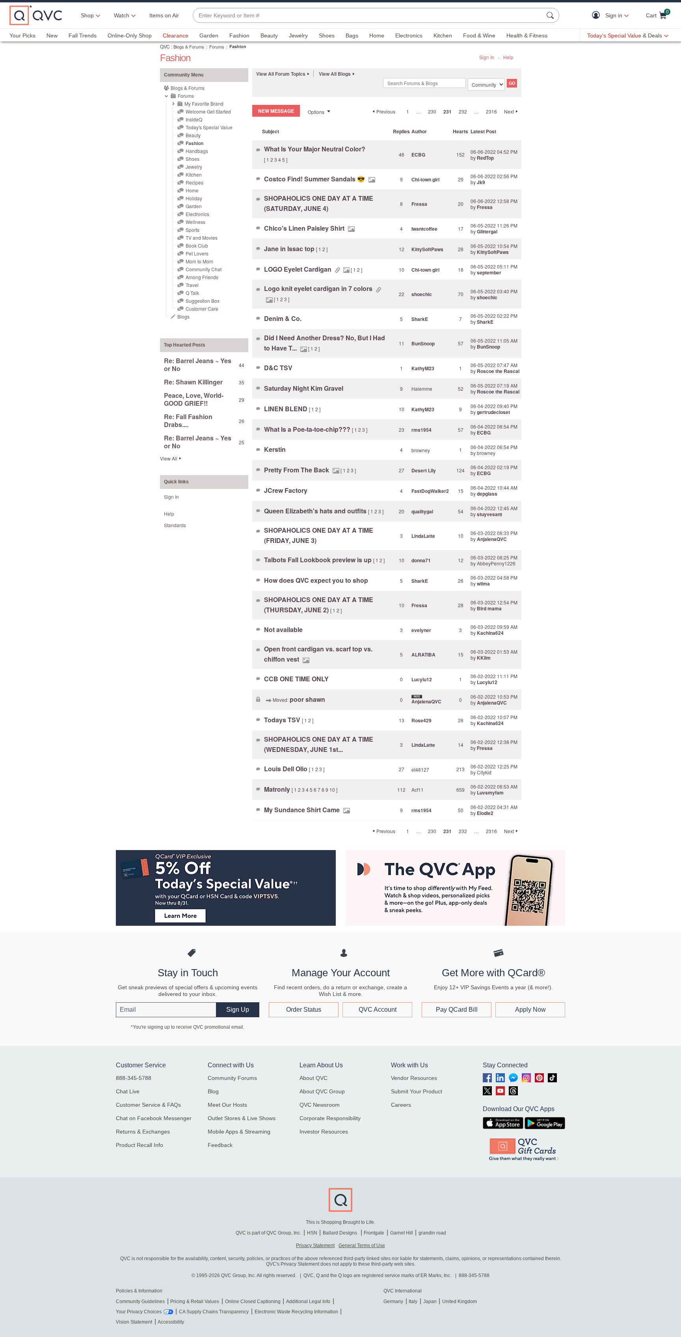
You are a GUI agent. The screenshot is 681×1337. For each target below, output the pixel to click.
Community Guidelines (140, 1301)
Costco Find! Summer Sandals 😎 (315, 178)
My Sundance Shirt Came (302, 809)
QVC (165, 46)
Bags (352, 35)
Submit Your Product (416, 1091)
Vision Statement (134, 1322)
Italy (413, 1301)
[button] (597, 15)
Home (376, 35)
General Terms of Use (362, 1245)
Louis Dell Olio (286, 768)
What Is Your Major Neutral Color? (314, 148)
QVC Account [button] (377, 1009)
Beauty (269, 35)
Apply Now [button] (530, 1009)
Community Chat (203, 269)
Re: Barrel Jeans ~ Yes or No (197, 364)
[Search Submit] (551, 15)
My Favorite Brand (203, 103)
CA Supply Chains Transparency (214, 1312)
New (52, 35)
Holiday (194, 198)
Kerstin (275, 449)
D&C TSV (278, 367)
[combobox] (368, 15)
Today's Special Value (209, 127)
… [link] (418, 111)
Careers (401, 1105)
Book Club (197, 245)
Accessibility (171, 1322)
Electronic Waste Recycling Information (296, 1312)
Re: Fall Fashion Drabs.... (188, 420)
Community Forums (232, 1078)
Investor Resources (324, 1131)
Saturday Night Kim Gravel (303, 388)
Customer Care (202, 308)
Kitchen (443, 35)
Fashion (239, 35)
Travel (192, 285)
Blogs (183, 316)
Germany (393, 1301)
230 (432, 111)
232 (463, 111)
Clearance (175, 35)
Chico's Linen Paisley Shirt (305, 228)
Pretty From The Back (297, 469)
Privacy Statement (315, 1245)
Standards (175, 525)
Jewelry (298, 35)
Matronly (278, 789)
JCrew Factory (285, 490)
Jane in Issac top (290, 248)
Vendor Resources (414, 1078)
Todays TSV (283, 719)
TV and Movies (202, 237)
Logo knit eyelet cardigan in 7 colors (319, 288)
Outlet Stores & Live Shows (241, 1118)
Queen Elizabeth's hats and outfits (316, 510)
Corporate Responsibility (330, 1118)
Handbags (197, 150)
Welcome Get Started (208, 111)
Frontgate (374, 1233)
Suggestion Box (203, 300)
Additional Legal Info (308, 1301)
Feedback (220, 1145)
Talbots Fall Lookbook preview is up (318, 559)
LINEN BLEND (286, 408)
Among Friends (202, 277)
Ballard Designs (340, 1233)
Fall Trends (83, 35)
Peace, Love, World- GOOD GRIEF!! (193, 399)
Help (508, 57)
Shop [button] (87, 15)
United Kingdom (459, 1301)
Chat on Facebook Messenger (154, 1118)
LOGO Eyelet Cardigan (298, 269)
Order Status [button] (303, 1009)
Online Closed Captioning (253, 1301)
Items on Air (164, 15)
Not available (283, 629)
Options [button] (316, 111)
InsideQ (194, 119)
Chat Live (128, 1091)
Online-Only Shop (130, 35)
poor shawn (307, 699)
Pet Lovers (197, 253)
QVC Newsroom (320, 1105)
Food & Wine (479, 35)
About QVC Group (322, 1091)
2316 (491, 111)
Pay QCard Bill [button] (457, 1009)
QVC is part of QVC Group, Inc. (268, 1233)
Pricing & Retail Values (194, 1301)
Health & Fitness (526, 35)
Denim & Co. (282, 318)
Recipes (194, 182)
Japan (430, 1301)
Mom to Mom (199, 261)
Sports (192, 229)
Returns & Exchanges (143, 1131)
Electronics (408, 35)
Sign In (486, 57)
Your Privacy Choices (139, 1312)
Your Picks (22, 35)
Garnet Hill (401, 1233)
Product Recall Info (139, 1145)
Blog (213, 1091)
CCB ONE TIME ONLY (296, 678)
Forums (216, 46)
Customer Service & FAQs (148, 1105)
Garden (208, 35)
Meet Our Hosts (227, 1105)
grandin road (432, 1233)
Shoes (327, 35)
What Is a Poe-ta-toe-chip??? (308, 429)
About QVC (313, 1078)
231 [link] (447, 111)
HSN (312, 1233)
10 (332, 789)
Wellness (195, 221)
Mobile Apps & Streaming (239, 1131)
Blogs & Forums (188, 46)
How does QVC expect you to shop (316, 580)
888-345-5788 (133, 1078)
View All (168, 458)
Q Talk (192, 292)
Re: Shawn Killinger (193, 381)
